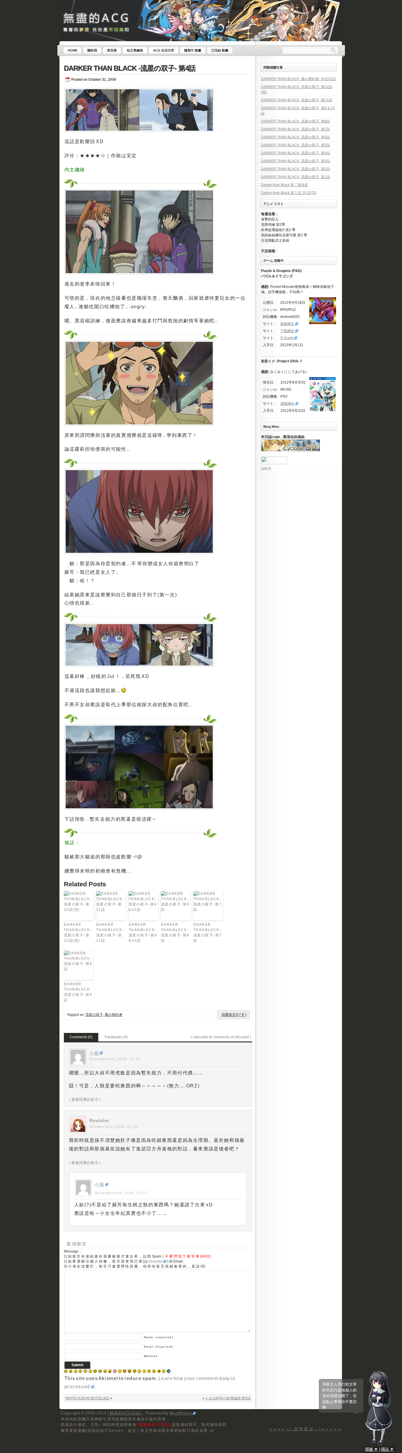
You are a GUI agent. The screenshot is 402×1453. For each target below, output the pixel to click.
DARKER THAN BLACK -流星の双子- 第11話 (110, 933)
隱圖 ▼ (371, 1449)
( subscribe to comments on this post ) (221, 1037)
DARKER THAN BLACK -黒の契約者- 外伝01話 (298, 79)
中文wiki (286, 338)
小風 (94, 1053)
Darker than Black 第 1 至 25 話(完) (289, 193)
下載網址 (287, 331)
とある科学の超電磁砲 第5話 (228, 1398)
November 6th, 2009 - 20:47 (121, 1193)
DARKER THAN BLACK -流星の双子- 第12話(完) (78, 933)
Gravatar (155, 1261)
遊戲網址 (287, 324)
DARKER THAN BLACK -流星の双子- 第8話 (175, 933)
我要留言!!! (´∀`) (234, 1015)
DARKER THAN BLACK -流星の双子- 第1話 (295, 177)
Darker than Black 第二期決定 (284, 185)
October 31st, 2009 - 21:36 (113, 1127)
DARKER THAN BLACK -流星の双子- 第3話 (295, 161)
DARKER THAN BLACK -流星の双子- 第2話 (295, 169)
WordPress (181, 1413)
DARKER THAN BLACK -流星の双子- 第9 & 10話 (143, 933)
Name (158, 1337)
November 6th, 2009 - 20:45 (115, 1059)
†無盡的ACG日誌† (124, 1413)
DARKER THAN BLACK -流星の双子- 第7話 (207, 933)
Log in (266, 468)
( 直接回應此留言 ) (85, 1099)
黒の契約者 (113, 1015)
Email (158, 1346)
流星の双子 (94, 1015)
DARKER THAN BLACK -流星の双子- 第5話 (295, 145)
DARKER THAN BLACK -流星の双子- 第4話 (129, 68)
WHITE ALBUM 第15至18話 (87, 1398)
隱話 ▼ (387, 1449)
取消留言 (77, 1244)
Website (151, 1356)
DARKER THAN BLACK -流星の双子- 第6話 (78, 992)
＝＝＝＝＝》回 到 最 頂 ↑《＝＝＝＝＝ (305, 1429)
